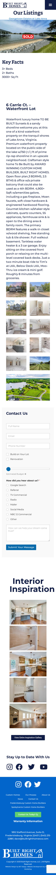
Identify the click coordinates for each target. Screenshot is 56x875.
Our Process (30, 795)
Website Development (35, 866)
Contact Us (33, 799)
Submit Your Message (21, 547)
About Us (46, 795)
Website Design (10, 866)
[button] (50, 4)
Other (13, 519)
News (20, 799)
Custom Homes (13, 795)
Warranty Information (28, 821)
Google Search (18, 485)
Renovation (16, 459)
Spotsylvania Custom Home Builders (28, 807)
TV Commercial (18, 495)
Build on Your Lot (19, 454)
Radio (13, 499)
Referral (14, 490)
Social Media (17, 509)
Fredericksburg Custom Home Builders (28, 803)
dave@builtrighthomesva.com (31, 838)
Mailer (13, 504)
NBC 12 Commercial (21, 514)
